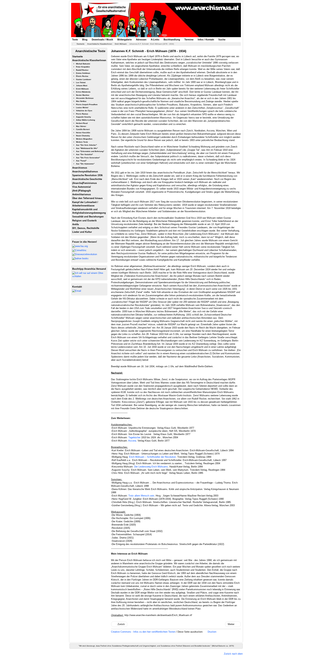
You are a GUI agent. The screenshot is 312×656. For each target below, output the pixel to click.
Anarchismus (79, 167)
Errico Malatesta (83, 92)
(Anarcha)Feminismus (84, 183)
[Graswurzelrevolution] (84, 254)
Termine (188, 39)
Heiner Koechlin (83, 133)
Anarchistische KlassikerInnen (89, 60)
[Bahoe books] (80, 258)
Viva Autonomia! (81, 186)
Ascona (132, 440)
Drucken (211, 631)
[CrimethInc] (79, 250)
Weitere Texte (82, 142)
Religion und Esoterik (84, 220)
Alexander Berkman (85, 98)
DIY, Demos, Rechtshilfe (85, 228)
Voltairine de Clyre (84, 111)
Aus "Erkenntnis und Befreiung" (90, 151)
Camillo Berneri (83, 129)
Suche (221, 39)
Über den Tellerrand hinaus (87, 198)
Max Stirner (81, 126)
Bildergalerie (124, 39)
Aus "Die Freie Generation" (88, 158)
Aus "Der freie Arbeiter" (86, 145)
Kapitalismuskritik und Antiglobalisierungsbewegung (89, 211)
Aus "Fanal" (81, 161)
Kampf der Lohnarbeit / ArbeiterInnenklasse (85, 204)
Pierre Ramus (82, 114)
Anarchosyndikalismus (85, 171)
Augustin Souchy (83, 117)
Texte (75, 39)
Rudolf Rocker (82, 70)
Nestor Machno (82, 95)
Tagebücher (134, 437)
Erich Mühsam (82, 89)
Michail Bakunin (83, 64)
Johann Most (81, 86)
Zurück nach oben (233, 653)
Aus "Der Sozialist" (84, 154)
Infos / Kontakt (206, 39)
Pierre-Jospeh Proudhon (87, 104)
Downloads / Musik (102, 39)
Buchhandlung (172, 39)
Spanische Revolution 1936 (87, 175)
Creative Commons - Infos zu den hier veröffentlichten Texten (143, 631)
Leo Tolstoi (81, 82)
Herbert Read (82, 123)
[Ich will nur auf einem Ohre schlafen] (89, 274)
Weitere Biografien (84, 139)
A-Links (155, 39)
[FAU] (80, 246)
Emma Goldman (83, 73)
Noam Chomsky (83, 136)
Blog (84, 39)
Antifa (75, 224)
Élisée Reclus (82, 76)
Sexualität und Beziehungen (88, 216)
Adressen (141, 39)
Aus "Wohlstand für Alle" (87, 148)
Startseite (77, 56)
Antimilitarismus (81, 194)
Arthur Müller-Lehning (85, 120)
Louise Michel (82, 108)
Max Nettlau (81, 101)
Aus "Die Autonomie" (85, 164)
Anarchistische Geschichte (87, 179)
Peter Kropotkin (83, 67)
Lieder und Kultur (82, 232)
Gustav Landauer (83, 79)
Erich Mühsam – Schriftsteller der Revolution (152, 457)
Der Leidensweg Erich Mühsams (151, 466)
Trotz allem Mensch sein (141, 495)
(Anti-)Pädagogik (81, 190)
